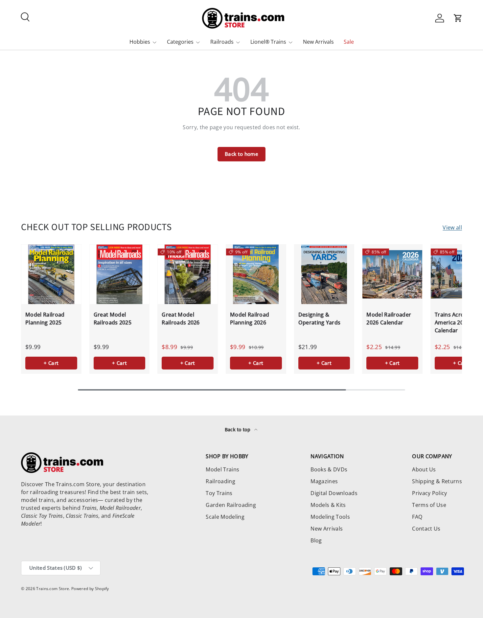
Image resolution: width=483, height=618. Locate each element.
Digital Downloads (333, 493)
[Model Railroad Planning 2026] (256, 274)
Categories (180, 41)
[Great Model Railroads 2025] (120, 274)
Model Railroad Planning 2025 (44, 318)
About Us (424, 469)
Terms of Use (429, 505)
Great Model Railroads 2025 (112, 318)
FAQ (417, 516)
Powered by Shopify (90, 588)
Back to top (238, 429)
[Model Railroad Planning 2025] (51, 274)
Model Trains (222, 469)
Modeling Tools (330, 516)
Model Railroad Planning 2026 (249, 318)
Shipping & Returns (437, 481)
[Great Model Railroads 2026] (188, 274)
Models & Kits (328, 505)
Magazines (324, 481)
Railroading (220, 481)
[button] (458, 18)
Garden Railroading (231, 505)
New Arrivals (318, 41)
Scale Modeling (225, 516)
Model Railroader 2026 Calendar (388, 318)
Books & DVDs (328, 469)
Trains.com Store (52, 588)
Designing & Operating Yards (319, 318)
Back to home (241, 154)
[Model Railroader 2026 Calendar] (392, 274)
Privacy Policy (429, 493)
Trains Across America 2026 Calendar (452, 322)
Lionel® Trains (268, 41)
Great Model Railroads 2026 (180, 318)
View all (452, 227)
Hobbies (139, 41)
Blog (316, 540)
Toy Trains (219, 493)
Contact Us (426, 528)
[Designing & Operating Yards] (324, 274)
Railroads (222, 41)
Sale (349, 41)
